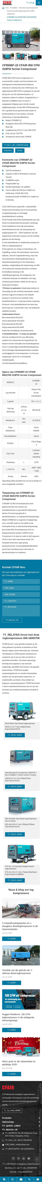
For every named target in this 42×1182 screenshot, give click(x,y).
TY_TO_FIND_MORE (12, 1110)
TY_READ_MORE (15, 735)
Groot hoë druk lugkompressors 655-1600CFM (21, 12)
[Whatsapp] (12, 1179)
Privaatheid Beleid (25, 1172)
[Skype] (4, 1179)
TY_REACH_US (12, 620)
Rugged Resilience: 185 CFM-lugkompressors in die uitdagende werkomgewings (18, 1017)
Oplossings (8, 1122)
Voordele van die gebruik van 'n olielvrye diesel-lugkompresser (17, 971)
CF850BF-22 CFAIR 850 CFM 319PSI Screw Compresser (21, 18)
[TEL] (29, 1179)
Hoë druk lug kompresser (28, 8)
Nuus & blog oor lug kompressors (21, 891)
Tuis (7, 8)
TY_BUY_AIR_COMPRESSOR (16, 145)
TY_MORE (11, 939)
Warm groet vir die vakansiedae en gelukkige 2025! (18, 1063)
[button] (39, 57)
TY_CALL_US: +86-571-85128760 (18, 1140)
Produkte (13, 8)
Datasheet (8, 150)
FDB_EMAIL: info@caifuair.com (17, 1144)
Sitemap (13, 1172)
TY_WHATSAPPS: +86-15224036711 (19, 1149)
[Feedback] (38, 1179)
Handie (20, 150)
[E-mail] (21, 1179)
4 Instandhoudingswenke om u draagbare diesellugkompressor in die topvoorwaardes (20, 926)
